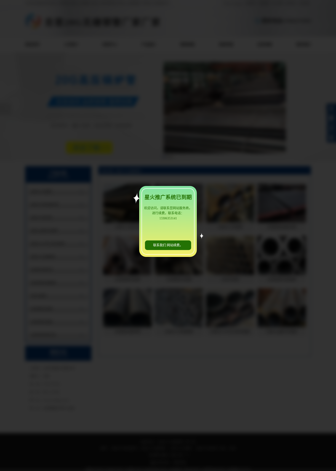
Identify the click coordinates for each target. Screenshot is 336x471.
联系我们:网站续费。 (168, 245)
